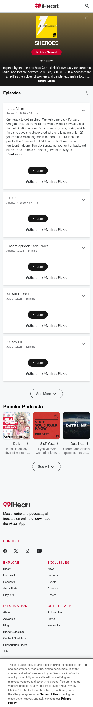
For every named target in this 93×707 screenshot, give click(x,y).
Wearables (54, 625)
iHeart (7, 569)
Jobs (6, 651)
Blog (6, 625)
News (51, 569)
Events (52, 582)
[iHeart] (46, 6)
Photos (52, 595)
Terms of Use (49, 694)
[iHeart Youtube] (39, 550)
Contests (53, 588)
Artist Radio (10, 588)
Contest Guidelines (15, 638)
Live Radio (9, 575)
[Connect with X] (16, 550)
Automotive (55, 612)
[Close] (86, 665)
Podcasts (9, 582)
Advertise (9, 619)
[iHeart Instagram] (27, 550)
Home (51, 619)
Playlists (8, 595)
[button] (38, 170)
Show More (46, 80)
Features (53, 575)
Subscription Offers (15, 645)
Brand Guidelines (14, 632)
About (7, 612)
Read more (14, 154)
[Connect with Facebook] (5, 550)
